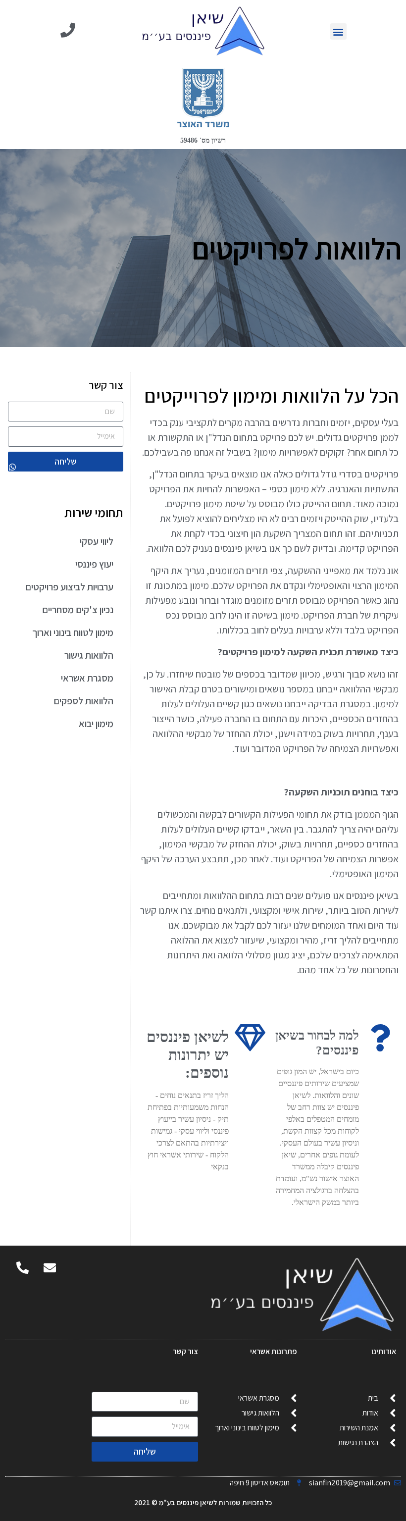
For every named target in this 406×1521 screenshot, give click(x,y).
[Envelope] (49, 1268)
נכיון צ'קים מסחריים (77, 609)
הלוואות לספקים (83, 700)
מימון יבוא (96, 723)
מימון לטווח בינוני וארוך (72, 632)
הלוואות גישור (88, 655)
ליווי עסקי (96, 541)
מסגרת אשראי (87, 678)
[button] (338, 31)
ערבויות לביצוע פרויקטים (69, 586)
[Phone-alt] (22, 1268)
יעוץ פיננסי (94, 564)
